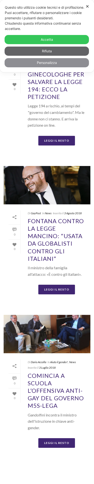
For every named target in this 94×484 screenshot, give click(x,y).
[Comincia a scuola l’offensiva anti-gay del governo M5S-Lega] (47, 334)
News (48, 213)
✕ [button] (87, 6)
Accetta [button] (47, 39)
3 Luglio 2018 (47, 367)
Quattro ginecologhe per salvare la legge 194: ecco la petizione (56, 81)
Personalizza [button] (47, 63)
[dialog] (47, 36)
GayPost (36, 213)
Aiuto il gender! (59, 362)
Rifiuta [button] (47, 51)
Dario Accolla (38, 362)
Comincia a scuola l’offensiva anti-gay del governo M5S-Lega (56, 390)
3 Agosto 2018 (73, 213)
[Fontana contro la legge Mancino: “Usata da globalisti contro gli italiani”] (47, 185)
